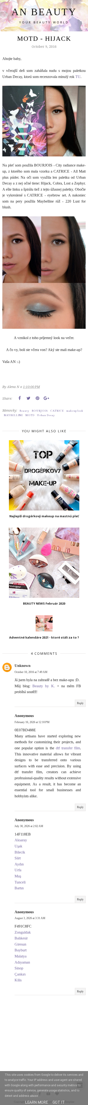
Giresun (20, 944)
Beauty (24, 410)
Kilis (18, 980)
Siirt (18, 858)
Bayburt (21, 950)
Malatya (21, 956)
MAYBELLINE (13, 415)
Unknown (23, 666)
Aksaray (21, 840)
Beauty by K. (43, 686)
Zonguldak (23, 932)
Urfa (18, 870)
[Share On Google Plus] (46, 398)
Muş (18, 876)
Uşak (18, 846)
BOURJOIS (40, 410)
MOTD (29, 415)
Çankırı (20, 974)
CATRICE (57, 410)
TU (77, 77)
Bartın (19, 888)
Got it (59, 1102)
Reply (80, 703)
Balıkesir (21, 938)
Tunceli (20, 882)
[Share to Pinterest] (37, 398)
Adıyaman (22, 962)
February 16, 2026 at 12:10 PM (32, 722)
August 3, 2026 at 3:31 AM (30, 918)
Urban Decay (46, 415)
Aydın (19, 864)
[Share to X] (28, 398)
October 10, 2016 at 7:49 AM (31, 672)
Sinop (19, 968)
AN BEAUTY (44, 12)
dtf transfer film (68, 748)
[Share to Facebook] (19, 398)
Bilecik (20, 852)
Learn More (36, 1102)
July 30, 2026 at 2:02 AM (29, 826)
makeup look (74, 410)
